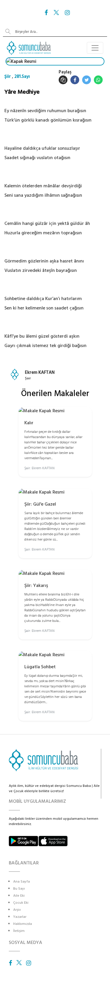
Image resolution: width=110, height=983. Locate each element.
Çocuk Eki (20, 902)
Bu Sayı (19, 888)
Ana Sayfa (21, 881)
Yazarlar (19, 916)
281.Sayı (22, 76)
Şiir (7, 76)
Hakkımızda (22, 923)
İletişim (19, 930)
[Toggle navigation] (95, 48)
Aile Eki (19, 895)
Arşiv (17, 909)
